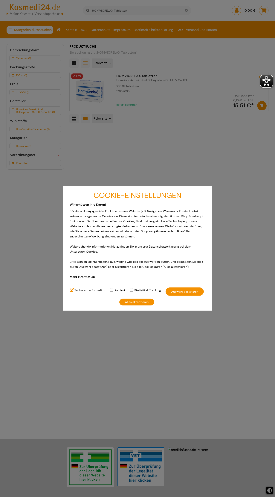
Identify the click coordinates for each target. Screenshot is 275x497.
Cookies (91, 252)
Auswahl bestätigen (184, 291)
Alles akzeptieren (137, 302)
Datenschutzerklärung (164, 246)
